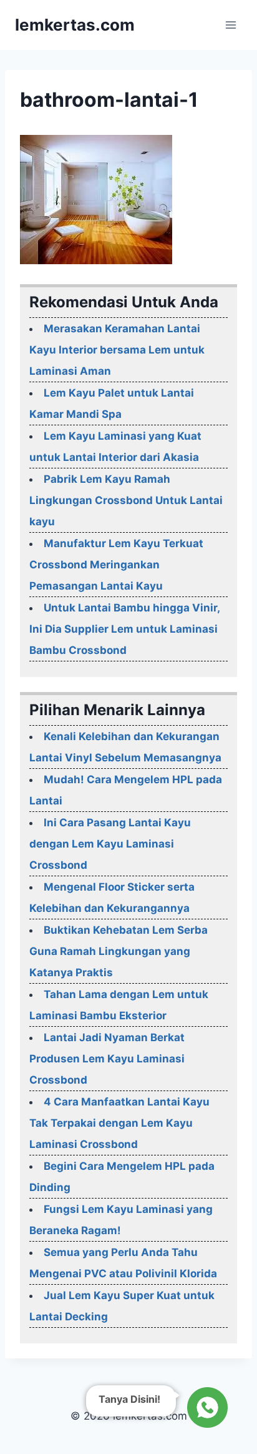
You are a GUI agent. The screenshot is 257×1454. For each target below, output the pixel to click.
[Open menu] (230, 24)
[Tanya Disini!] (206, 1407)
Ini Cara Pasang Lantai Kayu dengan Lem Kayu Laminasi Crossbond (110, 843)
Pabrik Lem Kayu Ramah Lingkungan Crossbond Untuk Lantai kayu (126, 500)
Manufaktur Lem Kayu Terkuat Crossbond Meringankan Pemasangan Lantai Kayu (116, 564)
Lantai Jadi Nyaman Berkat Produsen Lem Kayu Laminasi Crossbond (107, 1058)
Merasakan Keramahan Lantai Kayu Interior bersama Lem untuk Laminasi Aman (117, 349)
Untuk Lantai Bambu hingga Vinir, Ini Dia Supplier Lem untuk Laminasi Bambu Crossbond (124, 628)
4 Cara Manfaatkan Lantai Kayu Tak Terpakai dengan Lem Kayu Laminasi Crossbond (119, 1122)
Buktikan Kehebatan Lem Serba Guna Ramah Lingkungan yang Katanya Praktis (118, 951)
